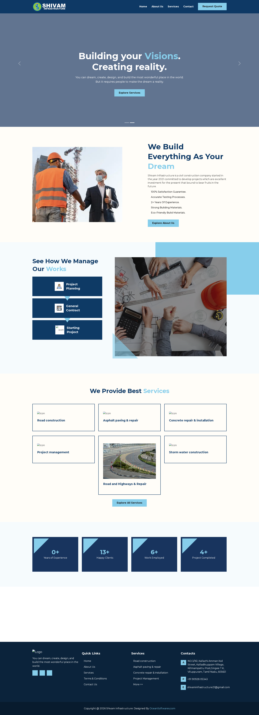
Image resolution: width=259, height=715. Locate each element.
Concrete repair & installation (191, 420)
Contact (188, 6)
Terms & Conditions (95, 678)
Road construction (51, 420)
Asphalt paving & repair (120, 420)
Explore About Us (163, 223)
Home (143, 6)
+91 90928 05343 (198, 679)
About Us (157, 6)
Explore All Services (129, 502)
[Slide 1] (127, 122)
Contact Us (90, 684)
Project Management (146, 678)
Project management (53, 452)
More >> (138, 684)
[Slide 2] (132, 122)
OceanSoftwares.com (162, 708)
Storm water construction (188, 452)
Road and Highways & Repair (124, 484)
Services (173, 6)
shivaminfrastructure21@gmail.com (208, 687)
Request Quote (212, 6)
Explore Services (129, 92)
